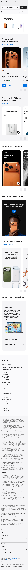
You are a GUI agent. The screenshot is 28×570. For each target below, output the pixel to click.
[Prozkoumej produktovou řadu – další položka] (25, 90)
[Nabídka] (26, 12)
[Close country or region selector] (26, 2)
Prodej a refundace (13, 568)
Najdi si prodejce (14, 558)
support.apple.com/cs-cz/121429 (9, 493)
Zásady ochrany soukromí (6, 566)
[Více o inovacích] (11, 168)
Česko (2, 561)
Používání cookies (17, 566)
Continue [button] (23, 7)
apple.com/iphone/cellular (12, 463)
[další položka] (25, 27)
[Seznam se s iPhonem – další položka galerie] (25, 189)
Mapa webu (21, 568)
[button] (10, 7)
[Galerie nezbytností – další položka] (25, 291)
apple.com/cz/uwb (19, 502)
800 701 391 (8, 559)
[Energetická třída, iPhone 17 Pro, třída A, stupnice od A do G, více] (10, 80)
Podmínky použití (4, 568)
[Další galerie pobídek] (25, 138)
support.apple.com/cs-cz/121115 (16, 482)
